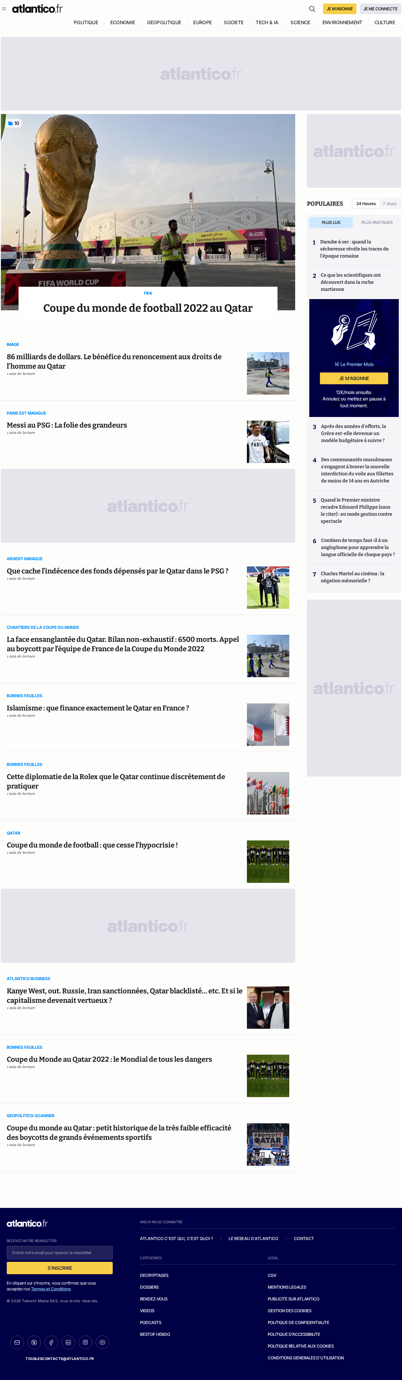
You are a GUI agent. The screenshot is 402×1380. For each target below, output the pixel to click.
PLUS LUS (331, 222)
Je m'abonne (354, 378)
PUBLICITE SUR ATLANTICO (293, 1298)
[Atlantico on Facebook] (51, 1342)
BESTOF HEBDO (155, 1334)
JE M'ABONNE (340, 8)
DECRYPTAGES (154, 1275)
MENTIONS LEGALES (287, 1287)
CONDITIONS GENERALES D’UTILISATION (306, 1357)
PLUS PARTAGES (377, 222)
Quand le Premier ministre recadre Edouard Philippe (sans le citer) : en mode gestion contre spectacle (356, 510)
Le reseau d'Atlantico (253, 1238)
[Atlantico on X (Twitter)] (34, 1342)
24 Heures (366, 203)
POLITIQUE (86, 22)
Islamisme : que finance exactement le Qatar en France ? (98, 708)
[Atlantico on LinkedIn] (68, 1342)
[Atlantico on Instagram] (85, 1342)
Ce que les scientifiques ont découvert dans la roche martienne (351, 282)
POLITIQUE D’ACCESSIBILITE (294, 1334)
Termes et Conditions (51, 1288)
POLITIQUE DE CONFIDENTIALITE (298, 1322)
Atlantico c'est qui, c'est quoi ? (176, 1238)
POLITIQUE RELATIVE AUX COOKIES (301, 1345)
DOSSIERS (149, 1287)
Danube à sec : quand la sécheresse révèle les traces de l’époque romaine (354, 249)
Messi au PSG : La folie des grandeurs (67, 425)
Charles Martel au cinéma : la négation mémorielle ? (352, 577)
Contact (304, 1238)
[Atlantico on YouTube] (102, 1342)
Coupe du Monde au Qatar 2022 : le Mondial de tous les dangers (109, 1059)
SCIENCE (300, 22)
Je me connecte (380, 8)
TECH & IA (267, 22)
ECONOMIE (122, 22)
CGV (272, 1275)
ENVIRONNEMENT (343, 22)
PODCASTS (150, 1322)
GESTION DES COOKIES (289, 1310)
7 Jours (389, 203)
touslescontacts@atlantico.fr (60, 1358)
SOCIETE (234, 22)
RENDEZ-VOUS (153, 1298)
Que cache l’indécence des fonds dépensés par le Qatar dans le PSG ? (118, 571)
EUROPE (202, 22)
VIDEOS (147, 1310)
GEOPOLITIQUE (164, 22)
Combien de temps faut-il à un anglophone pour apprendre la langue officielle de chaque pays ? (358, 547)
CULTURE (385, 22)
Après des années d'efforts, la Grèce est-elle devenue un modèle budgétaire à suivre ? (353, 433)
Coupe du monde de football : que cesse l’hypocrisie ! (92, 845)
